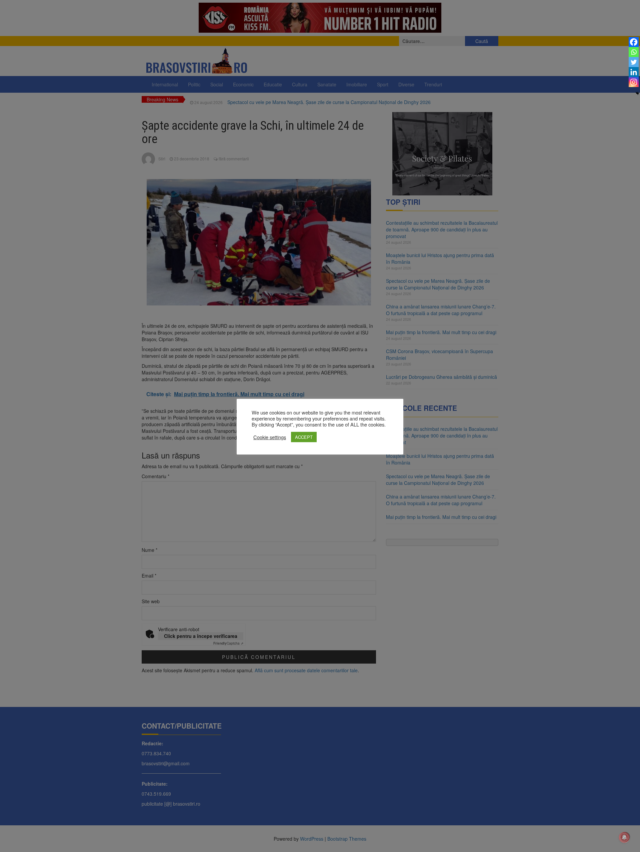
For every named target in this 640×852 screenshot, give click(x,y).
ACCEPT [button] (304, 437)
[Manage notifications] (624, 837)
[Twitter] (634, 62)
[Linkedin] (634, 72)
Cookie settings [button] (269, 437)
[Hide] (637, 93)
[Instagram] (634, 82)
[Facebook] (634, 42)
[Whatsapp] (634, 52)
